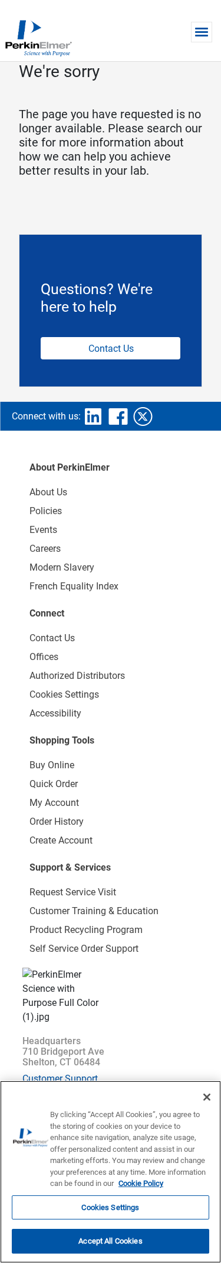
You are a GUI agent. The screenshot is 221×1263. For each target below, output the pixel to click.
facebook (117, 416)
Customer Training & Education (94, 911)
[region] (110, 1172)
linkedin (93, 416)
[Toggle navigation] (201, 32)
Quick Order (53, 783)
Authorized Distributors (77, 675)
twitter (142, 416)
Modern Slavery (61, 567)
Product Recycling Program (86, 929)
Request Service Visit (72, 892)
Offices (43, 656)
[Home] (38, 37)
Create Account (61, 840)
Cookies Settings (110, 1207)
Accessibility (55, 713)
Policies (45, 510)
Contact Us (111, 348)
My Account (54, 802)
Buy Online (51, 765)
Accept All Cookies (110, 1241)
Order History (56, 821)
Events (43, 529)
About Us (48, 492)
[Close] (207, 1097)
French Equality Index (73, 586)
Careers (45, 548)
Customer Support (60, 1078)
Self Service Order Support (83, 948)
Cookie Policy (140, 1183)
